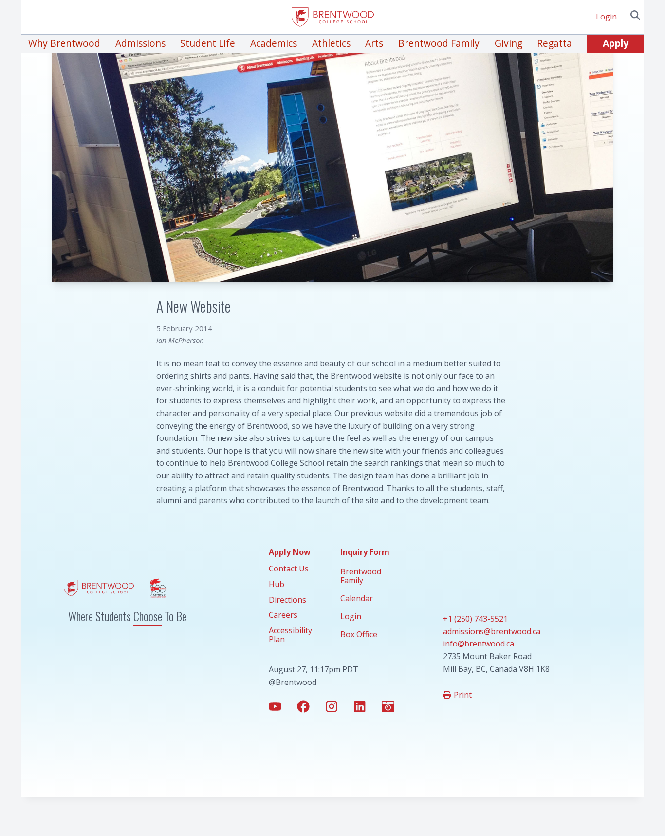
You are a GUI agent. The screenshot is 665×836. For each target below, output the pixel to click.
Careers (283, 614)
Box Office (358, 634)
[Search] (635, 15)
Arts (374, 43)
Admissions (140, 43)
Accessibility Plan (290, 635)
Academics (273, 43)
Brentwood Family (439, 43)
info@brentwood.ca (478, 643)
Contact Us (289, 568)
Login (606, 16)
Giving (508, 43)
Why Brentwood (64, 43)
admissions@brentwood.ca (491, 631)
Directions (287, 599)
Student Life (207, 43)
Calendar (356, 598)
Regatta (554, 43)
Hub (276, 584)
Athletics (331, 43)
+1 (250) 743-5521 (475, 618)
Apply (615, 43)
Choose (147, 616)
